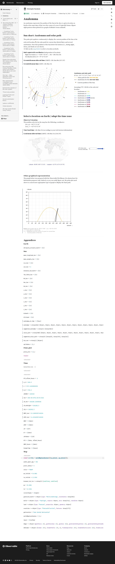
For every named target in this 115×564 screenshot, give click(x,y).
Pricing (30, 3)
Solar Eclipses (6, 13)
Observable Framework (52, 550)
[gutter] (14, 123)
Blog (68, 548)
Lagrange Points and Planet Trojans (8, 95)
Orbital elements (7, 106)
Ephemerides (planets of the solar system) (9, 88)
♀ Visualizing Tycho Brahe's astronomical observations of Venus (9, 38)
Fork (94, 9)
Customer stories (71, 553)
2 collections (36, 13)
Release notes (50, 555)
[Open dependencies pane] (111, 19)
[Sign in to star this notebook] (98, 8)
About (85, 548)
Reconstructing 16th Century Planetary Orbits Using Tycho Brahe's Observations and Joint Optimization (9, 69)
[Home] (10, 551)
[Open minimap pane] (111, 15)
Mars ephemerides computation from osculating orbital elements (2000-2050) (10, 83)
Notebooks (10, 3)
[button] (21, 16)
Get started (107, 3)
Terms (47, 560)
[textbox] (63, 458)
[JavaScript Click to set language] (21, 458)
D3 (47, 553)
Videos (68, 551)
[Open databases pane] (111, 12)
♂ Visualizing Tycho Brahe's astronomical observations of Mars (8, 44)
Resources (20, 3)
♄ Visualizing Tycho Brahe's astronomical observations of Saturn (9, 55)
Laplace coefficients (8, 103)
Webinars (69, 550)
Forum (68, 555)
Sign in (97, 3)
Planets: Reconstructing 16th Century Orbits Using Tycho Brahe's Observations (10, 62)
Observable (49, 548)
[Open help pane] (111, 26)
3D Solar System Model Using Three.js (9, 109)
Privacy (31, 560)
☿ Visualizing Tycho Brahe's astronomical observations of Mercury (9, 33)
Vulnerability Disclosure (59, 560)
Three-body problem (9, 92)
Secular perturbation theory (8, 99)
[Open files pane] (111, 8)
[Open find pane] (111, 23)
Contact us (86, 551)
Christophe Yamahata (33, 9)
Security (38, 560)
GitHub (86, 555)
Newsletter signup (88, 553)
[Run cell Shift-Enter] (103, 458)
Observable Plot (50, 551)
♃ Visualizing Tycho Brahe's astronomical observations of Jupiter (9, 50)
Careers (86, 550)
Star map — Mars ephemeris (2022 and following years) (9, 76)
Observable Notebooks (32, 548)
